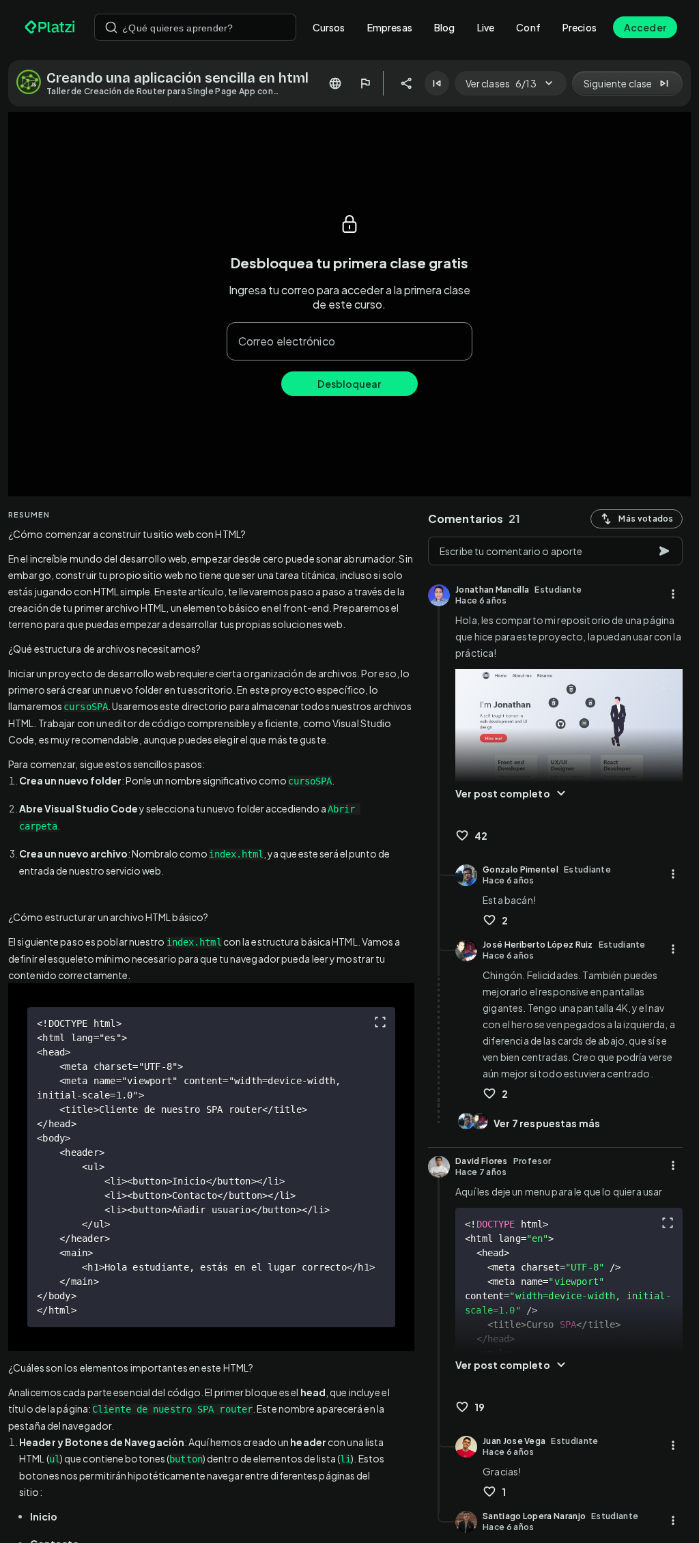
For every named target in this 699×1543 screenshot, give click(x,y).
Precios (579, 27)
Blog (444, 27)
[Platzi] (51, 27)
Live (486, 27)
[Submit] (111, 27)
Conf (528, 27)
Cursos (329, 27)
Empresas (389, 27)
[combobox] (195, 27)
